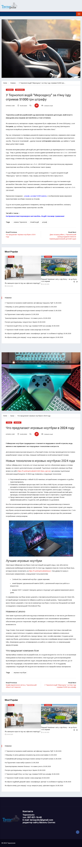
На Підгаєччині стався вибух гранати (18, 314)
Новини (13, 83)
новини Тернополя (20, 222)
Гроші (11, 257)
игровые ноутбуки (20, 672)
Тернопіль (20, 90)
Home (5, 83)
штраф (44, 222)
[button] (77, 282)
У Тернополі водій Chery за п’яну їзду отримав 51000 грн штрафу (28, 326)
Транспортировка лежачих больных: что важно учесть (24, 318)
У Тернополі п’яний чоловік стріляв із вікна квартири (23, 330)
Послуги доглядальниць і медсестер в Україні (21, 322)
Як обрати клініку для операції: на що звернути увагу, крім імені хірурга (30, 337)
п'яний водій (34, 222)
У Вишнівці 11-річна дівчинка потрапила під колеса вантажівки (27, 307)
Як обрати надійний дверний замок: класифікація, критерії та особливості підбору (34, 333)
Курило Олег (10, 105)
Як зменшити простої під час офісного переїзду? (22, 283)
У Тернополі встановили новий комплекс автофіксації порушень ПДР (29, 303)
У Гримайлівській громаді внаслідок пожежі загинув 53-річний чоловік (29, 310)
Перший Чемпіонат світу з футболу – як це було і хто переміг (59, 280)
